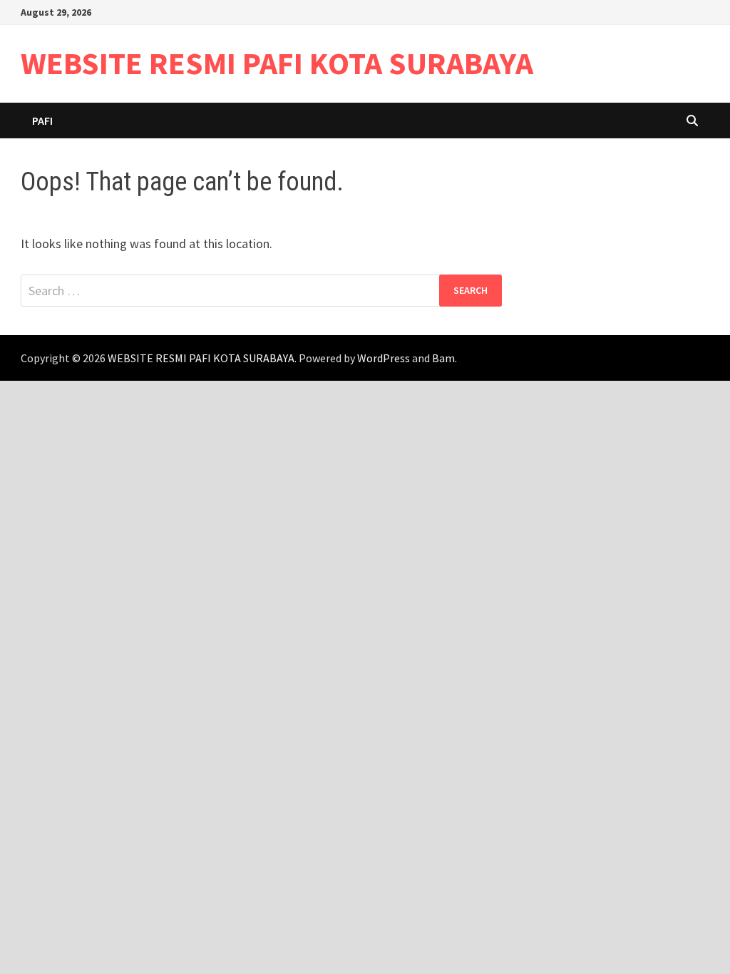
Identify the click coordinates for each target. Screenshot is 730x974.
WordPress (383, 358)
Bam (443, 358)
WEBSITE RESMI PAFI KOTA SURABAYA (277, 63)
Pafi (42, 120)
